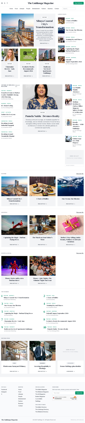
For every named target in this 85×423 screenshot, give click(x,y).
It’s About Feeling (7, 106)
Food (16, 8)
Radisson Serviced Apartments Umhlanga (47, 70)
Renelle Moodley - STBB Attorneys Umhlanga (78, 125)
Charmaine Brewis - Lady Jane (10, 69)
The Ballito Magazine (41, 389)
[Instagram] (7, 3)
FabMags (37, 401)
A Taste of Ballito (71, 21)
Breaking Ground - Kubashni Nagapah (7, 124)
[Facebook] (2, 3)
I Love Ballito (38, 398)
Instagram (4, 392)
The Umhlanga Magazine (41, 3)
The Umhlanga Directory (42, 409)
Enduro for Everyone (8, 114)
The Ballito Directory (41, 407)
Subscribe (79, 393)
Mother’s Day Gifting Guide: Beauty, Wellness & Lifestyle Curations (70, 239)
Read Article (44, 43)
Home (11, 8)
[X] (4, 3)
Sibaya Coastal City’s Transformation (45, 24)
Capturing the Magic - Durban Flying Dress (73, 50)
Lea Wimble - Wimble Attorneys (77, 90)
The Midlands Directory (41, 411)
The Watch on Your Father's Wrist (42, 238)
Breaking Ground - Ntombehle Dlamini (7, 135)
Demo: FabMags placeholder (70, 366)
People (28, 8)
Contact (57, 8)
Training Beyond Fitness (74, 39)
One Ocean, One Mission (74, 30)
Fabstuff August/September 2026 (74, 61)
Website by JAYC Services (77, 419)
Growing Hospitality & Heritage (42, 367)
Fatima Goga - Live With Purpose (77, 141)
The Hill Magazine (40, 394)
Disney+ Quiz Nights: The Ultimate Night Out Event (42, 279)
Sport (3, 112)
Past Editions (78, 3)
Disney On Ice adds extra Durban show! (14, 279)
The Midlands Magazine (42, 392)
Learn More (71, 371)
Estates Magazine (40, 396)
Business (50, 8)
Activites (8, 112)
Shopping (73, 57)
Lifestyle (22, 8)
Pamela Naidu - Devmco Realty (42, 116)
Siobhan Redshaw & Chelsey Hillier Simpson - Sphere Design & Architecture (78, 107)
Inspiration (4, 121)
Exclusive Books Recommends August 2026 (28, 69)
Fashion (44, 8)
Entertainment (36, 8)
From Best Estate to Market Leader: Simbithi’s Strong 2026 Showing (10, 95)
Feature (44, 17)
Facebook (4, 389)
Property (9, 90)
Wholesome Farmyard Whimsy (14, 366)
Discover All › (17, 85)
